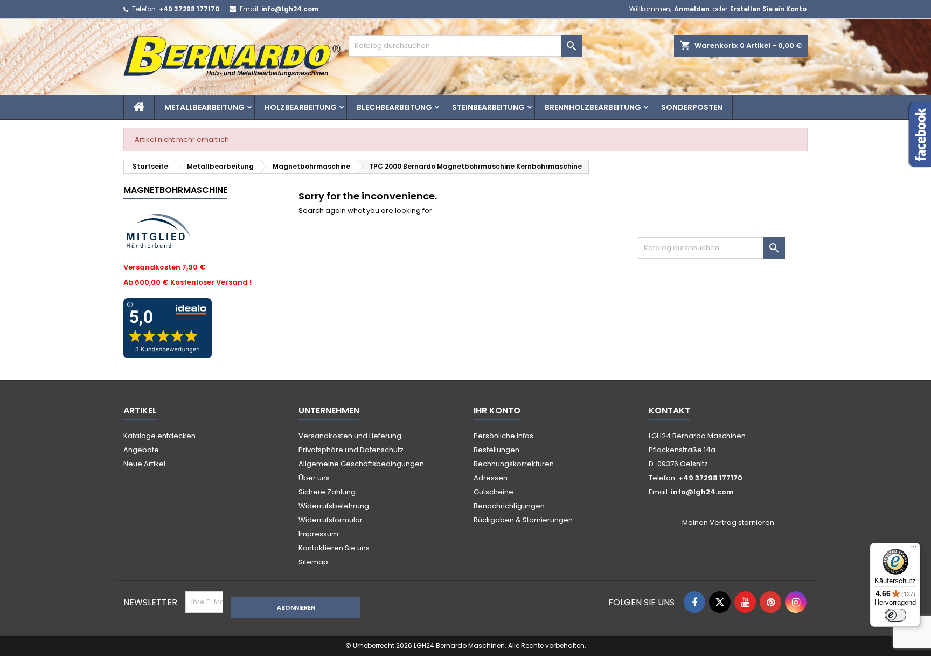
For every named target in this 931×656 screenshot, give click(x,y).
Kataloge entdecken (159, 436)
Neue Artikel (144, 464)
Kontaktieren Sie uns (334, 548)
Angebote (141, 450)
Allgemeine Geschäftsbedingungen (361, 464)
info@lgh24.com (289, 8)
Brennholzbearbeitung (593, 107)
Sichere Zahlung (327, 492)
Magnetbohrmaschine (175, 190)
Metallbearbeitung (204, 107)
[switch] (895, 615)
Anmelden (692, 8)
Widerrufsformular (330, 520)
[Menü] (913, 549)
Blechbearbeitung (394, 107)
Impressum (318, 534)
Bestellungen (496, 450)
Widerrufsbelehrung (333, 506)
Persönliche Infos (503, 436)
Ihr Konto (497, 410)
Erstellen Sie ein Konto (768, 8)
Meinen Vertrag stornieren (728, 523)
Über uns (314, 478)
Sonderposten (691, 107)
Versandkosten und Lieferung (349, 436)
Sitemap (313, 562)
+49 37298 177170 (189, 8)
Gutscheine (493, 492)
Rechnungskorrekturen (514, 464)
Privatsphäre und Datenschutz (351, 450)
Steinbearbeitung (488, 107)
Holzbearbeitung (301, 107)
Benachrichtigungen (509, 506)
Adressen (491, 478)
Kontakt (669, 410)
